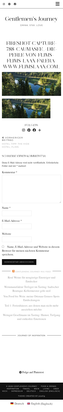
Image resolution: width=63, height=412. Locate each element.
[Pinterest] (9, 4)
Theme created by (31, 396)
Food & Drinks (48, 386)
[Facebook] (15, 4)
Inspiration (13, 389)
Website (6, 234)
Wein (36, 389)
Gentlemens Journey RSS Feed (33, 271)
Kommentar (9, 172)
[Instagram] (4, 4)
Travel (26, 389)
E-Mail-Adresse (12, 221)
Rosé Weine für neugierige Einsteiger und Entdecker (31, 279)
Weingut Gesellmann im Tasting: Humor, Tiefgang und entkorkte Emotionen (31, 317)
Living (46, 389)
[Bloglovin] (39, 130)
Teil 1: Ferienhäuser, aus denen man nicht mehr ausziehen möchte (31, 307)
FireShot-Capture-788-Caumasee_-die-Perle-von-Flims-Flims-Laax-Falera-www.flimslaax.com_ (31, 55)
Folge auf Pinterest (33, 372)
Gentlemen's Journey (31, 18)
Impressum (17, 391)
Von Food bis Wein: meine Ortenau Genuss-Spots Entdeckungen (31, 298)
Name (6, 208)
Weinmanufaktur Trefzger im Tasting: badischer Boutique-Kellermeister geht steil (31, 289)
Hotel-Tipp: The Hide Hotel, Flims (16, 142)
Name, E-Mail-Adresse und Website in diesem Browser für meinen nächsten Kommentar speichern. (30, 250)
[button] (59, 4)
